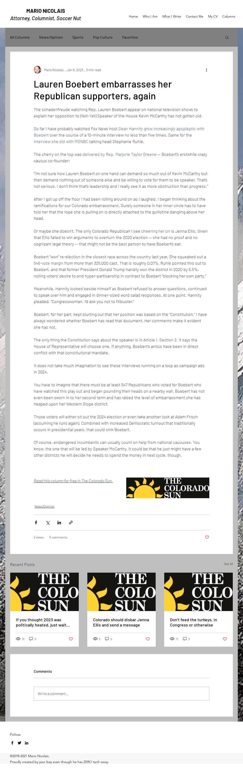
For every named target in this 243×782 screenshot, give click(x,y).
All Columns (20, 37)
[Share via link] (71, 522)
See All (228, 564)
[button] (227, 37)
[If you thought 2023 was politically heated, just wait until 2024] (44, 592)
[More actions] (206, 70)
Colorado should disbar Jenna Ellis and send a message (121, 622)
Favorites (130, 37)
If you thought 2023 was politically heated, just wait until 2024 (41, 622)
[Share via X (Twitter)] (47, 522)
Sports (78, 37)
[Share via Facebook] (36, 522)
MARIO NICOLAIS (45, 11)
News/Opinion (51, 37)
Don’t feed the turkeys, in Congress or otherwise (193, 622)
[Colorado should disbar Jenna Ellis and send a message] (121, 592)
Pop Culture (103, 37)
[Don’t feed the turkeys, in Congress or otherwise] (198, 592)
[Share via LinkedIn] (59, 522)
